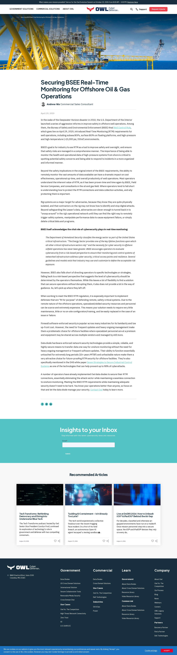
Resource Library (128, 592)
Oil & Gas (96, 607)
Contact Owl (96, 389)
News (156, 598)
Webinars (157, 603)
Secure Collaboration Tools (70, 592)
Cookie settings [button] (151, 650)
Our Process (159, 590)
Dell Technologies (100, 597)
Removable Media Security (70, 596)
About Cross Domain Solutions (133, 588)
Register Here (132, 2)
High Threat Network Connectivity (73, 613)
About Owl (68, 9)
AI (61, 622)
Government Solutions (21, 9)
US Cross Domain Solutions (70, 583)
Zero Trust (64, 618)
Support (143, 9)
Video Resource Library (130, 596)
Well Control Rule (122, 127)
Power (95, 611)
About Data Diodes (129, 584)
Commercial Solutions (48, 9)
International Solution (68, 587)
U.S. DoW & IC (65, 626)
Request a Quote (158, 9)
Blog (156, 594)
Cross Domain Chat (67, 600)
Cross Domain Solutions (102, 583)
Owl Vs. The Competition (69, 609)
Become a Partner (161, 627)
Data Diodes (65, 579)
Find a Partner (159, 632)
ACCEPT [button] (167, 651)
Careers (157, 607)
